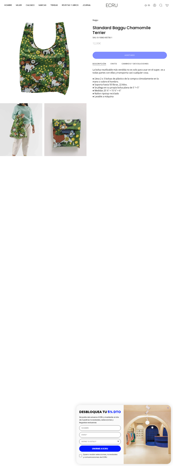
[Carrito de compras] (167, 5)
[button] (8, 5)
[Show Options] (118, 441)
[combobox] (99, 441)
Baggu (95, 20)
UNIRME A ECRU (100, 448)
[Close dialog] (168, 408)
